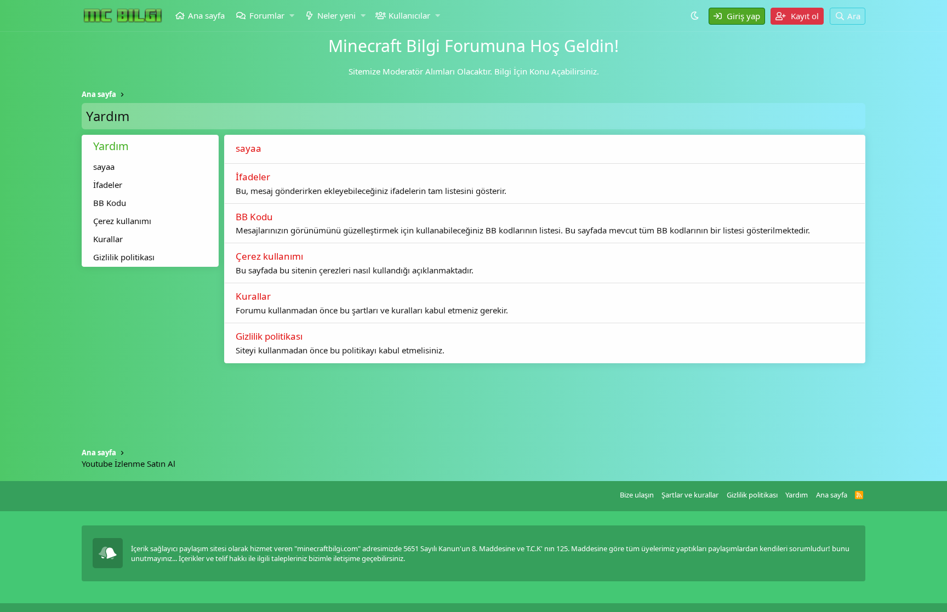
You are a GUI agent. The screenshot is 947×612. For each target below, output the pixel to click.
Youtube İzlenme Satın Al (128, 463)
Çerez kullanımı (122, 220)
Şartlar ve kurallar (689, 495)
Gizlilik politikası (124, 256)
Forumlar (266, 15)
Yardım (796, 495)
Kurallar (108, 238)
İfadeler (107, 184)
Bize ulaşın (637, 495)
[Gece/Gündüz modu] (696, 15)
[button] (292, 15)
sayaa (104, 166)
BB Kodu (109, 202)
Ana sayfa (206, 15)
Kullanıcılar (409, 15)
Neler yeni (336, 15)
